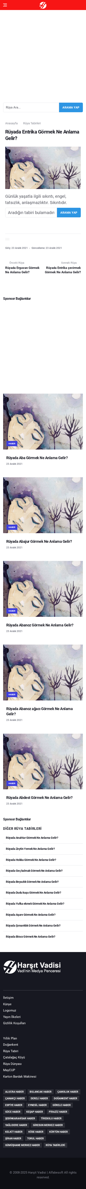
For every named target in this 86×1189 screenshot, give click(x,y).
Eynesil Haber (37, 1105)
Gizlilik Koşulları (14, 1023)
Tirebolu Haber (51, 1118)
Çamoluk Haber (67, 1091)
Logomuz (9, 1010)
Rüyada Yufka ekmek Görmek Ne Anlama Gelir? (34, 903)
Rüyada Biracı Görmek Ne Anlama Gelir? (30, 936)
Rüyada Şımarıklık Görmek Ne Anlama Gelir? (33, 925)
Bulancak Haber (41, 1091)
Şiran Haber (13, 1138)
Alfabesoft (56, 1172)
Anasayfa (11, 123)
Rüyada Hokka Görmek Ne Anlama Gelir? (30, 860)
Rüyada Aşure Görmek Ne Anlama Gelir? (30, 914)
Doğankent (10, 1045)
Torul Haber (35, 1138)
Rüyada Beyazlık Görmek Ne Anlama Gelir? (32, 881)
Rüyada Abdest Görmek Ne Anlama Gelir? (39, 797)
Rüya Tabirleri (32, 123)
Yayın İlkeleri (12, 1017)
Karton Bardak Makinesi (19, 1076)
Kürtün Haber (58, 1131)
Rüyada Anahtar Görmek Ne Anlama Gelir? (31, 837)
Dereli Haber (39, 1098)
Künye (7, 1004)
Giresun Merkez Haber (48, 1125)
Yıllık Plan (10, 1038)
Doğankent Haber (65, 1098)
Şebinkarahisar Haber (20, 1118)
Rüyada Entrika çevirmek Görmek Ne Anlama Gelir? (63, 270)
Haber (12, 443)
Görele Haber (62, 1105)
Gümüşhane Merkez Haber (22, 1145)
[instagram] (31, 982)
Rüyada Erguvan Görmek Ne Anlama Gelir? (22, 270)
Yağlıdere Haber (16, 1125)
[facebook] (7, 982)
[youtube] (19, 982)
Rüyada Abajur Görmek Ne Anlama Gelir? (39, 541)
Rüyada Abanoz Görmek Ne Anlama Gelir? (39, 625)
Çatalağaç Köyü (14, 1057)
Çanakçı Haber (15, 1098)
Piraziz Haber (58, 1111)
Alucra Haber (14, 1091)
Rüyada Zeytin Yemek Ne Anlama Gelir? (30, 848)
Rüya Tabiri (10, 1051)
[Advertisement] (43, 55)
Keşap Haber (34, 1111)
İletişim (8, 998)
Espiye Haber (13, 1105)
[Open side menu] (5, 5)
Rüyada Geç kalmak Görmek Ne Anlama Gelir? (34, 870)
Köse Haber (35, 1131)
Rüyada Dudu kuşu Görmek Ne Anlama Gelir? (33, 892)
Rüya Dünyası (12, 1064)
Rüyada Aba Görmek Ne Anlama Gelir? (37, 458)
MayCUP (9, 1070)
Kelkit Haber (14, 1131)
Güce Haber (12, 1111)
